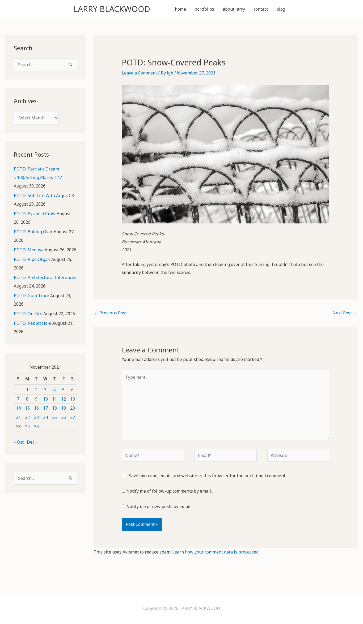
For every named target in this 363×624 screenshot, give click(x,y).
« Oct (19, 442)
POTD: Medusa (29, 250)
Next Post (344, 313)
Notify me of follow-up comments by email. (169, 491)
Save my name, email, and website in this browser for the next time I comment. (207, 476)
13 (72, 399)
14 (18, 408)
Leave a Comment (139, 73)
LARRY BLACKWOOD (112, 8)
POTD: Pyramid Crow (35, 214)
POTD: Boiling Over (33, 232)
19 (63, 408)
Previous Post (110, 313)
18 (54, 408)
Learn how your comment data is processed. (215, 552)
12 (63, 399)
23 (36, 417)
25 (54, 417)
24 (45, 417)
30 (36, 427)
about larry (234, 9)
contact (261, 9)
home (180, 9)
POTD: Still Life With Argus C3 (44, 195)
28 (18, 427)
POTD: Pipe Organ (32, 259)
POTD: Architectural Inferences (45, 277)
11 (54, 399)
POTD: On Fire (28, 314)
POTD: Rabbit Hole (32, 323)
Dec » (32, 442)
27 (72, 417)
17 (45, 408)
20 (72, 408)
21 (18, 417)
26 (63, 417)
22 (27, 417)
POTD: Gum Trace (31, 295)
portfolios (204, 9)
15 (27, 408)
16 (36, 408)
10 (45, 399)
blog (280, 9)
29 (27, 427)
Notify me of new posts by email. (158, 506)
